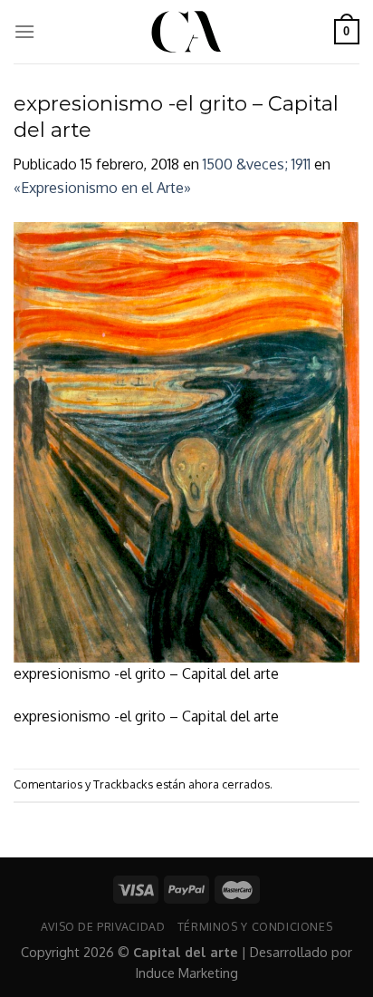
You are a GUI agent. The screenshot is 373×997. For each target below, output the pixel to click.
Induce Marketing (187, 972)
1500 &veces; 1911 (257, 164)
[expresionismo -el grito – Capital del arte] (186, 440)
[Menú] (24, 31)
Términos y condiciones (254, 926)
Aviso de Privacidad (103, 926)
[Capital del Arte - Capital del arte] (186, 31)
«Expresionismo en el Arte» (102, 188)
